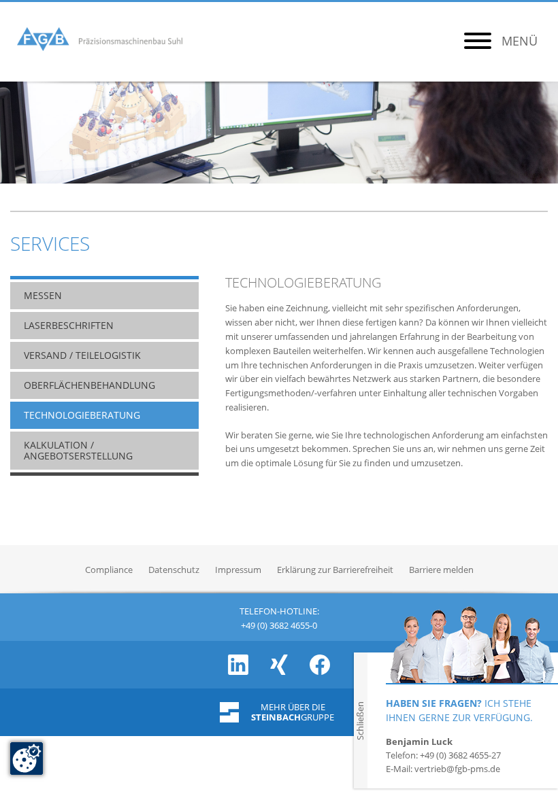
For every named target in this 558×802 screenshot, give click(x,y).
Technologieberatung (82, 415)
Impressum (238, 569)
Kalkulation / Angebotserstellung (78, 450)
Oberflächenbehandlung (89, 385)
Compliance (109, 569)
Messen (43, 296)
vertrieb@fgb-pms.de (457, 769)
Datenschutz (173, 569)
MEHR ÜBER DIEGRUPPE (292, 712)
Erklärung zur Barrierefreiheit (335, 569)
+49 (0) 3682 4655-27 (460, 755)
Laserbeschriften (69, 325)
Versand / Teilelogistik (82, 355)
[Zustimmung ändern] (26, 758)
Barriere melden (441, 569)
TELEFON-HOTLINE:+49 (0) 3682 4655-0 (279, 617)
